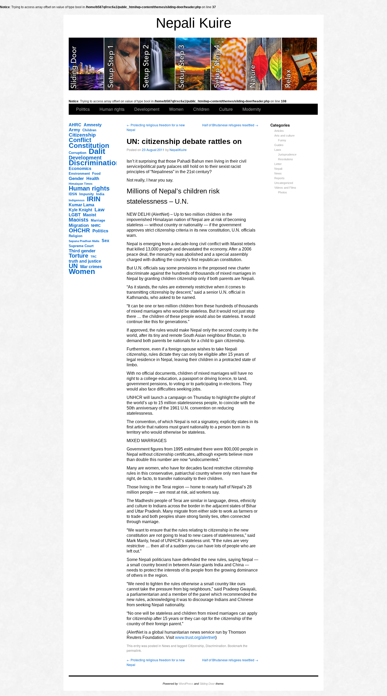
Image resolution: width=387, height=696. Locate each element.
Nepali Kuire (193, 23)
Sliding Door (207, 683)
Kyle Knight (80, 210)
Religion (75, 236)
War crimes (91, 266)
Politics (83, 109)
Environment (79, 174)
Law (100, 209)
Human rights (112, 109)
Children (201, 109)
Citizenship (82, 135)
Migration (79, 225)
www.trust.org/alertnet (195, 637)
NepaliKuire (178, 149)
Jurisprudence (287, 154)
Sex (105, 240)
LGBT (75, 214)
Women (176, 109)
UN (73, 266)
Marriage (98, 220)
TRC (94, 256)
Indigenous (77, 200)
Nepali (278, 168)
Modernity (251, 109)
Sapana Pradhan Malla (84, 241)
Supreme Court (81, 246)
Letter (278, 164)
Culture (226, 109)
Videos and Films (285, 187)
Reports (279, 178)
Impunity (86, 194)
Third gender (82, 250)
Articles (279, 130)
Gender (76, 178)
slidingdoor (86, 64)
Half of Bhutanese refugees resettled (230, 125)
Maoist (89, 215)
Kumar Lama (81, 205)
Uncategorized (283, 182)
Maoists (78, 219)
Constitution (89, 145)
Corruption (77, 153)
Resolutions (285, 159)
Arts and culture (284, 135)
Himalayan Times (80, 183)
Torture (78, 255)
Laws (277, 149)
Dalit (97, 151)
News (278, 173)
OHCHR (79, 230)
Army (74, 129)
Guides (279, 145)
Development (146, 109)
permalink (134, 650)
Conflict (80, 140)
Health (92, 178)
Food (96, 174)
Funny (282, 140)
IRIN (94, 199)
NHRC (96, 226)
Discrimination (94, 163)
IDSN (73, 194)
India (100, 194)
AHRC (75, 125)
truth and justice (85, 261)
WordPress (186, 683)
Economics (80, 168)
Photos (282, 192)
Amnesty (93, 125)
